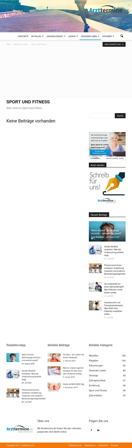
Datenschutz (90, 445)
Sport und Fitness (98, 390)
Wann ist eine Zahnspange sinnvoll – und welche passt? (106, 231)
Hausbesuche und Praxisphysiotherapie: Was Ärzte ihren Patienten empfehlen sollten (113, 308)
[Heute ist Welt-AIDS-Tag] (54, 387)
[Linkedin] (98, 430)
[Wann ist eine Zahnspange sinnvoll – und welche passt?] (12, 357)
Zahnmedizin (95, 395)
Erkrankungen (96, 365)
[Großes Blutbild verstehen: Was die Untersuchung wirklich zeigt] (95, 249)
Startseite (23, 36)
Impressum (103, 445)
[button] (122, 36)
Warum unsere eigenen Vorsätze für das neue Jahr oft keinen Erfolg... (73, 370)
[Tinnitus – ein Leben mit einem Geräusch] (54, 357)
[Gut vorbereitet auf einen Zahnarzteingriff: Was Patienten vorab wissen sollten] (95, 287)
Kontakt (114, 445)
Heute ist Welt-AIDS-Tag (73, 384)
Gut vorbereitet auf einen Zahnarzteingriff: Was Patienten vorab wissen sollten (114, 288)
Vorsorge (93, 375)
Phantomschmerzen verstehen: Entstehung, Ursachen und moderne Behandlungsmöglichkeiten (116, 269)
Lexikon (72, 36)
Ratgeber (107, 36)
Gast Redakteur (97, 237)
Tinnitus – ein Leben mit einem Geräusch (73, 356)
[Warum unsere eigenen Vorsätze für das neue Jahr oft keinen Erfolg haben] (54, 370)
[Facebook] (91, 430)
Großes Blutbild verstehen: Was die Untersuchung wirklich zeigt (114, 250)
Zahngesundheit (55, 36)
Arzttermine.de (75, 445)
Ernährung (94, 385)
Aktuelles (36, 36)
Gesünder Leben (89, 36)
